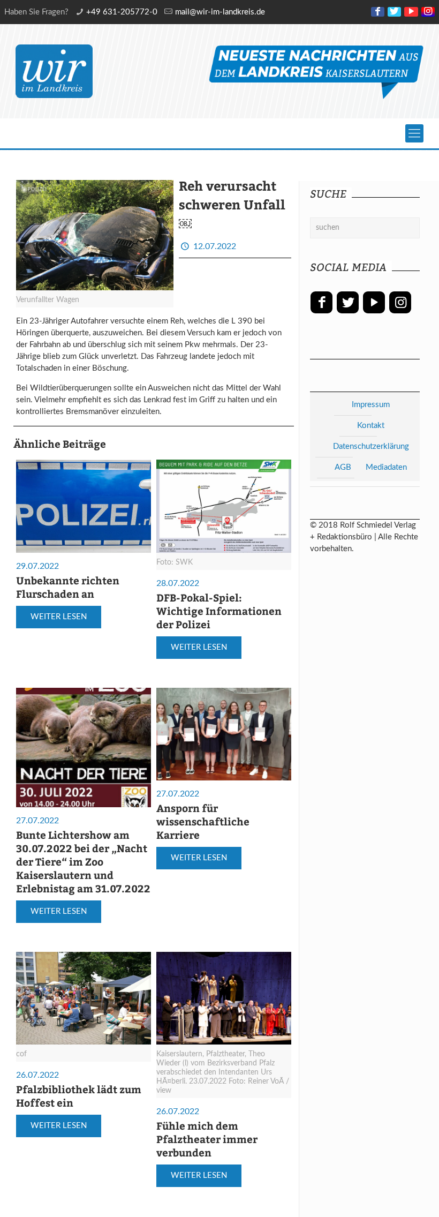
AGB (343, 467)
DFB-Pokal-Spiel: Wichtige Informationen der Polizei (219, 610)
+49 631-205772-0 (121, 12)
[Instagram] (428, 12)
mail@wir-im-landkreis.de (220, 12)
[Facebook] (377, 12)
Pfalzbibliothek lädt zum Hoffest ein (78, 1095)
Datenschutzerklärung (371, 446)
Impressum (371, 405)
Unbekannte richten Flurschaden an (67, 586)
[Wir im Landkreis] (54, 71)
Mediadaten (386, 467)
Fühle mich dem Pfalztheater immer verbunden (207, 1138)
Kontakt (370, 426)
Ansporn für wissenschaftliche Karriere (202, 821)
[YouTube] (411, 12)
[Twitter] (394, 12)
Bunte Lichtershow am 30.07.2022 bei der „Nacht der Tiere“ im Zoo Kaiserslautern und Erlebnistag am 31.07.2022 (83, 861)
